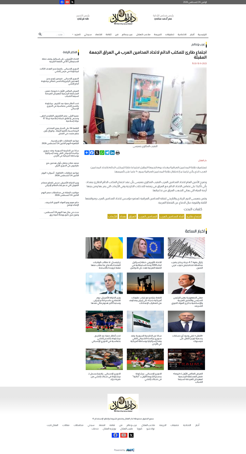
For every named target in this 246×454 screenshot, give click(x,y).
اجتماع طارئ (193, 216)
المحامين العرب (148, 216)
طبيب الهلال (126, 428)
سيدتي (88, 34)
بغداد (123, 216)
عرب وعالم (127, 34)
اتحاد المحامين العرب (172, 216)
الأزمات (112, 216)
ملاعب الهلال (143, 34)
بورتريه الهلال (109, 428)
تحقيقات (169, 34)
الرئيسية (202, 34)
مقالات (65, 425)
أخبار (192, 34)
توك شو (150, 428)
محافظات (78, 425)
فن (116, 34)
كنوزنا (139, 428)
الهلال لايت (52, 425)
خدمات (95, 428)
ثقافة (109, 34)
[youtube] (67, 2)
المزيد (77, 34)
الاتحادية (182, 34)
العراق (132, 216)
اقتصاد (98, 34)
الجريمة (158, 34)
